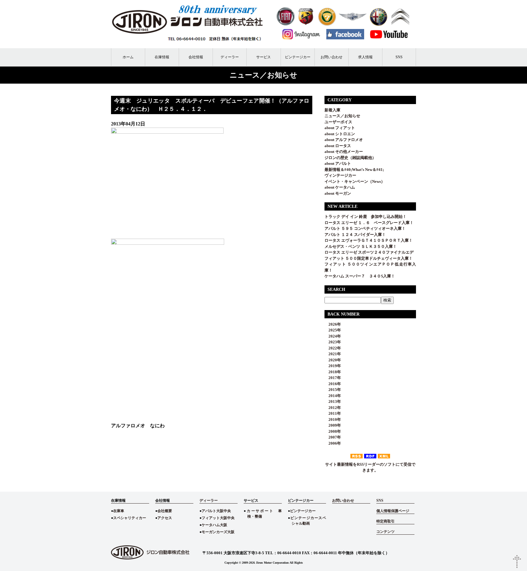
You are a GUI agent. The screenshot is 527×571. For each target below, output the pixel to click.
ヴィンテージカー (340, 175)
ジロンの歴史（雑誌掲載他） (350, 157)
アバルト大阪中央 (216, 511)
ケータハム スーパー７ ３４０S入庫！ (359, 276)
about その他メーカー (343, 151)
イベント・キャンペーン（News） (354, 181)
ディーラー (229, 57)
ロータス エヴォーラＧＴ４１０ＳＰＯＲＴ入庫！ (368, 240)
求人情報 (365, 57)
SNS (399, 57)
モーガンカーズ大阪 (218, 532)
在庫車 (118, 511)
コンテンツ (385, 531)
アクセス (164, 518)
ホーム (128, 57)
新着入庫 (332, 110)
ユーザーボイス (338, 122)
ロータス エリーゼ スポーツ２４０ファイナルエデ (369, 252)
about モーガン (337, 193)
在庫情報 (162, 57)
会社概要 (164, 511)
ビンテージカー (297, 57)
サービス (263, 57)
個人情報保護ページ (392, 511)
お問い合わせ (331, 57)
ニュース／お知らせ (342, 116)
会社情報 (195, 57)
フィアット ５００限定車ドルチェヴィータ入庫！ (368, 258)
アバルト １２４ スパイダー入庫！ (355, 234)
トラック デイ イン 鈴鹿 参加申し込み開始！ (365, 216)
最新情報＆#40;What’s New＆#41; (354, 169)
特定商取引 (385, 521)
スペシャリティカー (129, 518)
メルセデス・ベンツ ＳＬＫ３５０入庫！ (360, 246)
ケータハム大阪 (214, 525)
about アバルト (337, 163)
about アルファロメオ (343, 139)
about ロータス (337, 145)
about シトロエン (339, 134)
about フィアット (339, 127)
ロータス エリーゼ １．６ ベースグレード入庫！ (369, 222)
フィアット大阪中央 (218, 518)
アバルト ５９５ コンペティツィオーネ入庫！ (365, 228)
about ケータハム (339, 187)
